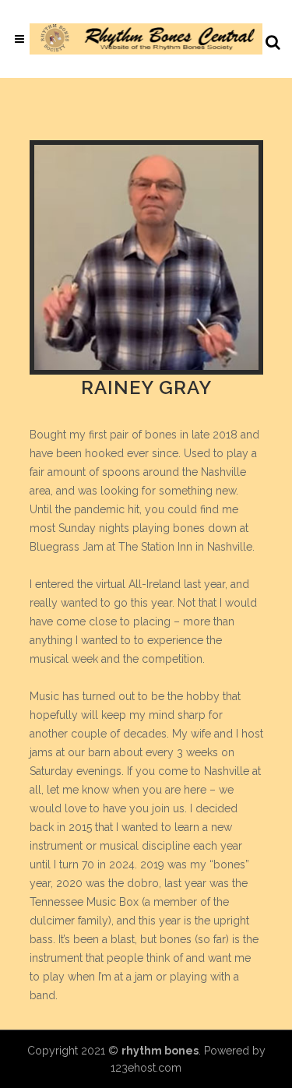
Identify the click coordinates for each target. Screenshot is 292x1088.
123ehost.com (146, 1068)
